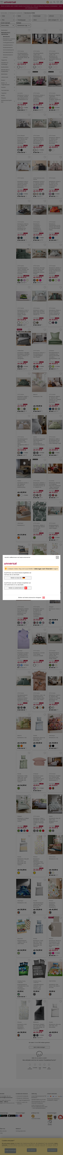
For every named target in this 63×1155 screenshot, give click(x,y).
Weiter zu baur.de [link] (16, 577)
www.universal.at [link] (30, 597)
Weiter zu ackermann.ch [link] (16, 588)
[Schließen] (57, 557)
